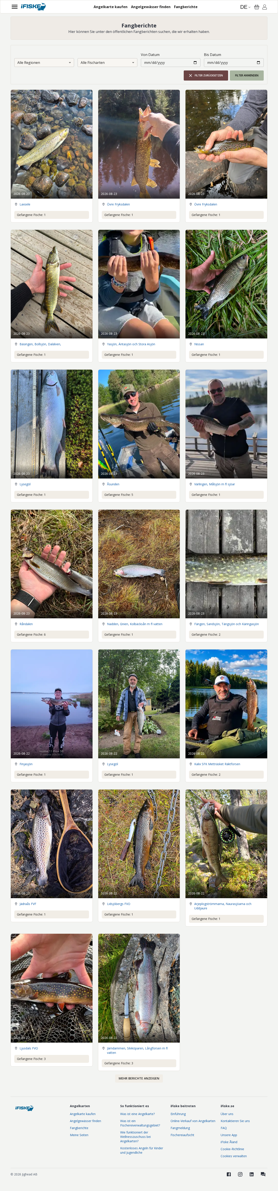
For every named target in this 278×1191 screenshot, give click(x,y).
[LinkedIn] (251, 1174)
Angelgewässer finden (85, 1121)
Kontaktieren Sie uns (235, 1121)
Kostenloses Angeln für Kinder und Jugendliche (141, 1150)
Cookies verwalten (234, 1156)
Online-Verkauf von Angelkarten (193, 1121)
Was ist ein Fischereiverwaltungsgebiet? (140, 1123)
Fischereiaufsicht (182, 1135)
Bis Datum (212, 54)
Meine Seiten (79, 1135)
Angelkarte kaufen (83, 1114)
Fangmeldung (180, 1128)
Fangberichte (79, 1128)
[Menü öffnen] (14, 7)
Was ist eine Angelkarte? (137, 1114)
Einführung (178, 1114)
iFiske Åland (229, 1142)
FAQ (224, 1128)
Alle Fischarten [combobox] (93, 62)
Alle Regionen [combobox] (28, 62)
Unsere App (229, 1135)
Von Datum (150, 54)
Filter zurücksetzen (209, 75)
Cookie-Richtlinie (232, 1149)
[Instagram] (240, 1174)
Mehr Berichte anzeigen (139, 1078)
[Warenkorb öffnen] (256, 7)
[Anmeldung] (264, 7)
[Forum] (263, 1174)
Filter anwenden (246, 75)
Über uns (227, 1114)
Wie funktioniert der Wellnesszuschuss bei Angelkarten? (135, 1136)
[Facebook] (228, 1174)
